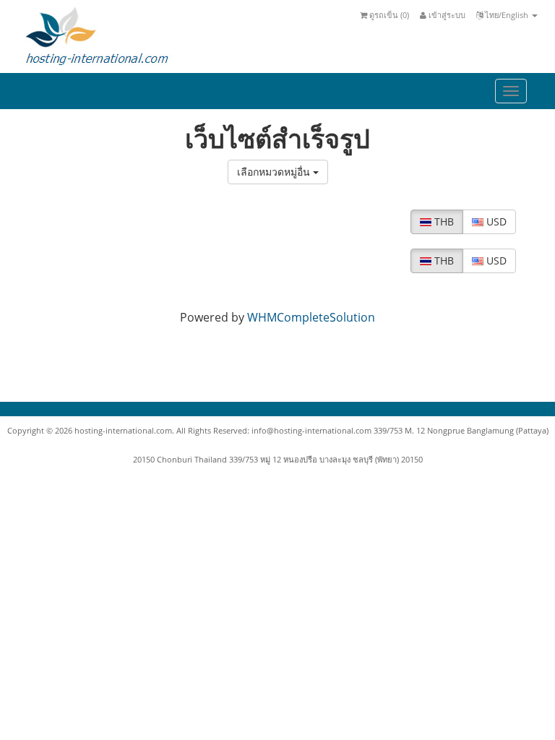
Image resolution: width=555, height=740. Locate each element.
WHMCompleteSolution (311, 317)
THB (442, 221)
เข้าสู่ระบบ (445, 14)
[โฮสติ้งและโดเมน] (96, 35)
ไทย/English (506, 14)
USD (495, 221)
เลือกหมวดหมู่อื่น (275, 171)
